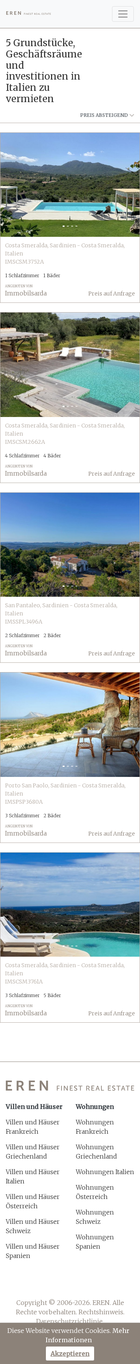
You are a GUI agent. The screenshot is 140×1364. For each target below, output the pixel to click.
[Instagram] (80, 1284)
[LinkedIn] (101, 1284)
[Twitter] (60, 1284)
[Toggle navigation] (123, 14)
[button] (10, 185)
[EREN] (28, 14)
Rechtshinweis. (101, 1312)
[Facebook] (39, 1284)
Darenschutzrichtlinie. (70, 1321)
